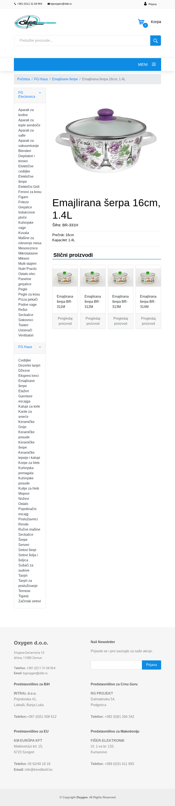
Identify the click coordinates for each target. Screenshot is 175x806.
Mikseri (23, 258)
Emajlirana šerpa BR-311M (65, 302)
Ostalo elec (26, 274)
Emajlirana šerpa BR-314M (148, 302)
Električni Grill (28, 187)
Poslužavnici (28, 519)
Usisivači (25, 330)
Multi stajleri (27, 263)
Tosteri (23, 325)
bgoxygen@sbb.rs (61, 3)
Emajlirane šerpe (65, 79)
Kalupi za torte (29, 406)
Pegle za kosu (29, 294)
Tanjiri (23, 575)
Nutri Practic (27, 269)
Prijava (153, 4)
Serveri (23, 545)
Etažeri (23, 391)
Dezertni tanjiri (29, 365)
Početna (23, 79)
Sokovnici (25, 320)
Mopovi (23, 493)
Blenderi (24, 151)
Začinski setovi (29, 601)
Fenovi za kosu (29, 192)
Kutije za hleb (28, 488)
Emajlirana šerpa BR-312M (93, 302)
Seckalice (25, 315)
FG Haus (41, 79)
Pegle (22, 289)
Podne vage (27, 304)
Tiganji (23, 596)
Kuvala (23, 233)
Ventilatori (26, 335)
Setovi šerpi (27, 550)
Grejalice (25, 207)
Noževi (23, 498)
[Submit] (155, 40)
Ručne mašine (29, 529)
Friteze (23, 202)
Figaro (23, 197)
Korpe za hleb (28, 463)
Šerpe (23, 539)
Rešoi (22, 310)
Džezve (24, 370)
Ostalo (23, 504)
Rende (23, 524)
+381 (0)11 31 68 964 (29, 3)
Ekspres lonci (28, 375)
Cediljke (24, 360)
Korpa (156, 22)
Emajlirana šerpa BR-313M (120, 302)
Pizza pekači (28, 299)
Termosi (24, 591)
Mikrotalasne (28, 253)
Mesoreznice (28, 248)
